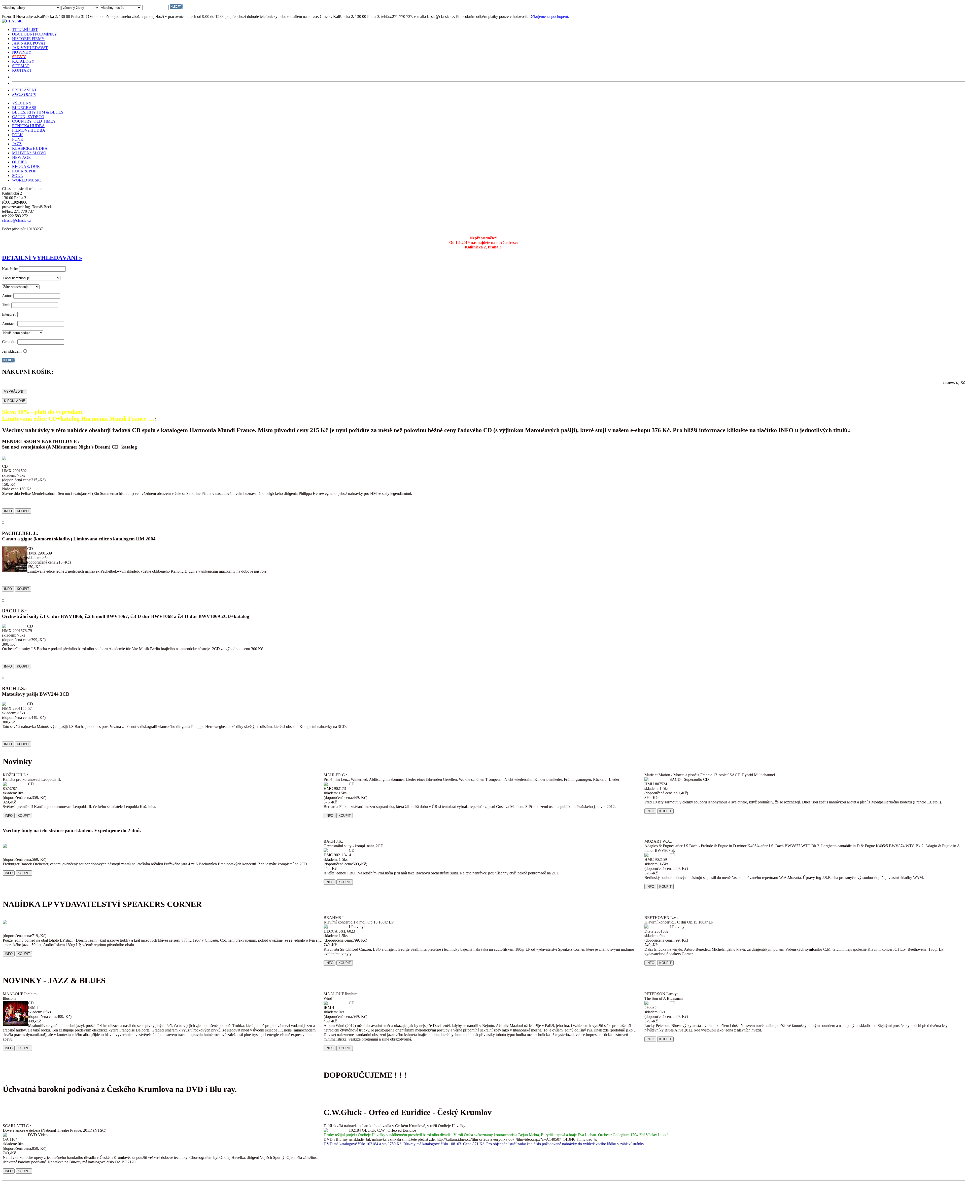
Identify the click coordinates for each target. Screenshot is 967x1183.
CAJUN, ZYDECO (28, 117)
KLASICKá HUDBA (29, 148)
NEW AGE (21, 157)
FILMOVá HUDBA (28, 130)
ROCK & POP (24, 171)
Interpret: (9, 314)
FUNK (17, 139)
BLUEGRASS (24, 107)
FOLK (17, 135)
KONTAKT (22, 70)
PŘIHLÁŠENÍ (24, 90)
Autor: (7, 295)
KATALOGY (23, 61)
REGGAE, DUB (26, 166)
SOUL (17, 175)
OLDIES (19, 162)
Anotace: (9, 323)
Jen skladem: (12, 351)
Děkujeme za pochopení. (549, 16)
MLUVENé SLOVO (29, 153)
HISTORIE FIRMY (28, 38)
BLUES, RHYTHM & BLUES (37, 112)
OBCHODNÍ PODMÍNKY (34, 34)
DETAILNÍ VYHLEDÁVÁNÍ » (42, 257)
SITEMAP (20, 66)
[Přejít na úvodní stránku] (12, 21)
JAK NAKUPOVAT (29, 43)
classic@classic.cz (16, 220)
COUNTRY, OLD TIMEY (34, 121)
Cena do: (9, 342)
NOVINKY (21, 52)
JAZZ (17, 144)
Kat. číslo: (10, 269)
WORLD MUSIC (26, 180)
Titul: (6, 305)
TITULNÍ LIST (25, 29)
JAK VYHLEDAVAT (30, 48)
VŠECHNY (21, 103)
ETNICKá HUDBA (28, 126)
